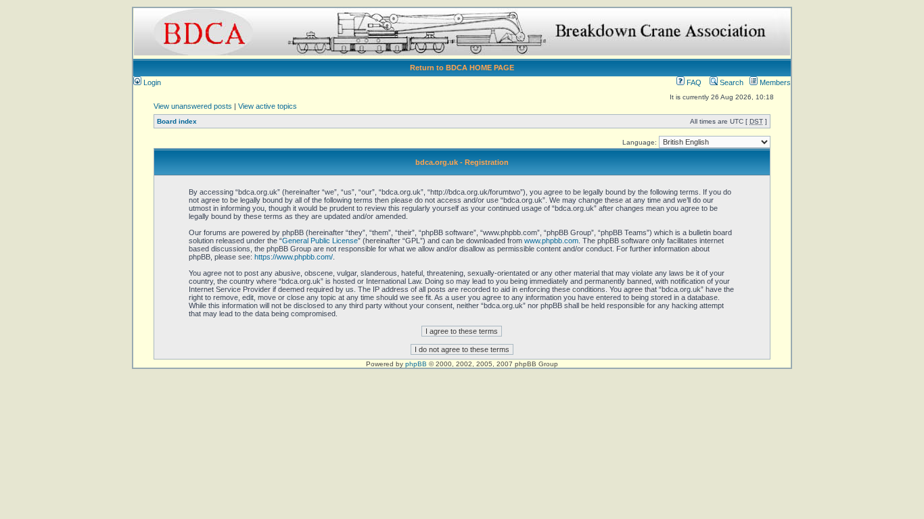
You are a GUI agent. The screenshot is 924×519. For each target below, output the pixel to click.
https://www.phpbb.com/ (293, 257)
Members (774, 82)
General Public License (320, 241)
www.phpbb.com (551, 241)
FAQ (693, 82)
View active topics (267, 106)
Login (151, 82)
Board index (177, 121)
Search (730, 82)
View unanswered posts (193, 106)
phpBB (416, 364)
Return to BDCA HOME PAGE (462, 68)
